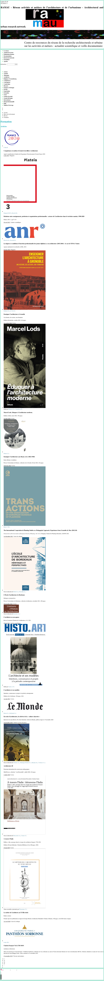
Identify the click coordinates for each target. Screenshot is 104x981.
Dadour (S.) (6, 311)
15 (4, 960)
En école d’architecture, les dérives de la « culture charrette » (22, 716)
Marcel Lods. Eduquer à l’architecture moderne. (18, 412)
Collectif (6, 147)
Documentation (8, 56)
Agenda (6, 61)
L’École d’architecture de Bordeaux (14, 595)
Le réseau (6, 51)
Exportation (7, 91)
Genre (5, 94)
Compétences (7, 80)
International (7, 100)
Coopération (7, 84)
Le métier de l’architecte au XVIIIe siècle (16, 912)
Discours (6, 86)
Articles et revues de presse (19, 722)
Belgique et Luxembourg (10, 79)
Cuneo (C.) (24, 835)
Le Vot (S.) (12, 311)
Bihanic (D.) (11, 409)
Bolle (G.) (15, 591)
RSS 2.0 (19, 970)
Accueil (5, 112)
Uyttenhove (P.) (18, 409)
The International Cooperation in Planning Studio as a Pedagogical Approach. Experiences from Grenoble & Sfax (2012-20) (40, 530)
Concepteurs (7, 82)
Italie (5, 103)
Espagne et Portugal (9, 87)
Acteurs (6, 72)
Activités (6, 73)
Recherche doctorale (9, 58)
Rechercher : (4, 64)
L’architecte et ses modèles (11, 690)
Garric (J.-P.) (11, 686)
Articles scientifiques (16, 222)
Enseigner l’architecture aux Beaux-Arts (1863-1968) (19, 457)
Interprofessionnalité (9, 102)
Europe (6, 89)
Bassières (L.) (16, 614)
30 (4, 962)
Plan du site (13, 970)
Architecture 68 (8, 766)
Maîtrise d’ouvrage (8, 105)
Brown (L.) (6, 713)
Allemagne (6, 75)
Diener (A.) (6, 453)
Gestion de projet (8, 96)
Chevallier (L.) (22, 591)
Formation (6, 93)
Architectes (6, 77)
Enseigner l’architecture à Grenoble (14, 314)
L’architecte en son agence (11, 617)
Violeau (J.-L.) (41, 762)
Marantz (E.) (35, 762)
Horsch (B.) (14, 213)
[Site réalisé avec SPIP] (2, 970)
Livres (14, 323)
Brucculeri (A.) (17, 835)
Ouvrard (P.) (13, 240)
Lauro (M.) (6, 942)
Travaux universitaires (18, 956)
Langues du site (4, 1)
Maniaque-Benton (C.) (25, 762)
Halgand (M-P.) (7, 213)
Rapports (12, 155)
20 (4, 109)
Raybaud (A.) (13, 713)
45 (4, 963)
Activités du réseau (8, 52)
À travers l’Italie (8, 839)
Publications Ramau (9, 54)
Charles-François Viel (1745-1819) (14, 945)
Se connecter (7, 970)
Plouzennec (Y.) (23, 909)
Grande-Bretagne (8, 98)
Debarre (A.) (16, 762)
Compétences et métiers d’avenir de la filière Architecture (21, 151)
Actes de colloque (18, 536)
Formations (7, 59)
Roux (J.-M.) (7, 527)
